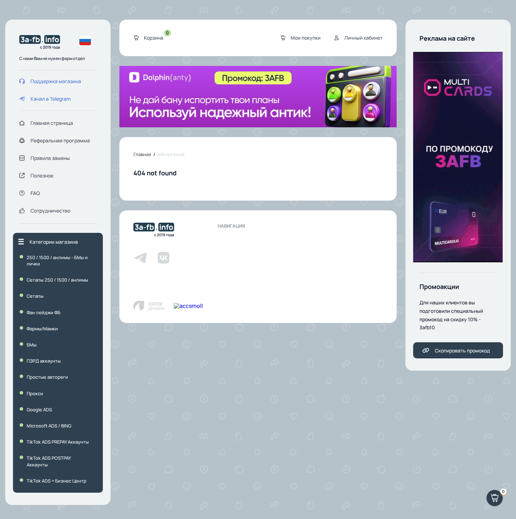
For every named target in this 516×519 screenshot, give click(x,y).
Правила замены (50, 158)
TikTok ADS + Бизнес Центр (56, 481)
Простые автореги (47, 377)
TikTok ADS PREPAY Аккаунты (58, 442)
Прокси (35, 393)
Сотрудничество (50, 210)
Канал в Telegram (51, 98)
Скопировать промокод (462, 350)
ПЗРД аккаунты (44, 361)
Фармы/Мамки (42, 328)
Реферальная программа (60, 140)
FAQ (35, 193)
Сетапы (35, 296)
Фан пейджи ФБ (43, 312)
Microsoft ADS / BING (49, 426)
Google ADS (39, 409)
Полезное (42, 175)
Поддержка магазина (56, 81)
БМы (32, 345)
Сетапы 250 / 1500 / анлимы (57, 280)
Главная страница (52, 123)
